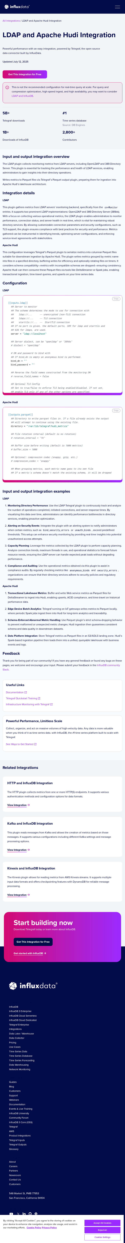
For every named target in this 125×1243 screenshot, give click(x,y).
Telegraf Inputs (17, 1140)
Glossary (13, 1149)
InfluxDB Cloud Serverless (23, 1016)
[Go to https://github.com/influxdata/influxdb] (30, 1214)
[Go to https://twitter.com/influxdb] (18, 1214)
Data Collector (16, 1038)
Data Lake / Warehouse (21, 1033)
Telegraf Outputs (18, 1144)
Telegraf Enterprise (19, 1024)
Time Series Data (18, 1051)
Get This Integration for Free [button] (24, 74)
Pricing (12, 1042)
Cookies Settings (103, 1237)
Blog (11, 1086)
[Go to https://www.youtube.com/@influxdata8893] (11, 1214)
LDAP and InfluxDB (22, 96)
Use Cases (15, 1047)
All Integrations (11, 21)
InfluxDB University (19, 1113)
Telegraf (13, 1126)
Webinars (14, 1100)
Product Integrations (20, 1135)
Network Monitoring (19, 1069)
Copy (116, 298)
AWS (11, 1131)
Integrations (15, 1029)
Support (13, 1095)
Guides (13, 1082)
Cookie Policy (34, 1227)
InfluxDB (13, 1007)
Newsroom (15, 1175)
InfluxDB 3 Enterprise (20, 1011)
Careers (13, 1166)
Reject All (102, 1230)
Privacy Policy (49, 1227)
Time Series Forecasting (22, 1060)
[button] (117, 7)
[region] (62, 1229)
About (12, 1162)
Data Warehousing (19, 1065)
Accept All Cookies (102, 1222)
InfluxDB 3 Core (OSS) (21, 1122)
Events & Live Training (20, 1109)
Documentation (17, 1104)
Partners (13, 1171)
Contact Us (15, 1179)
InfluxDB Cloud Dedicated (23, 1020)
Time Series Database (20, 1056)
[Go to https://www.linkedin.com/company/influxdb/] (24, 1214)
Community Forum (18, 1118)
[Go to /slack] (35, 1214)
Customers (15, 1091)
